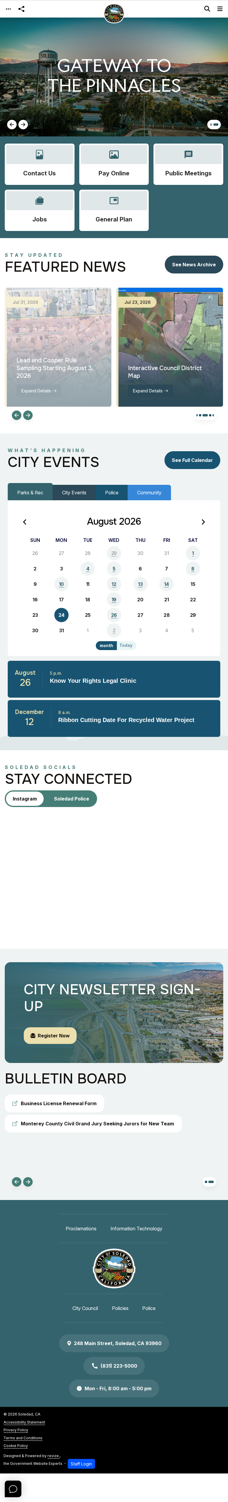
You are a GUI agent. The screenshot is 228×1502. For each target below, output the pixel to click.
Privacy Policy (16, 1430)
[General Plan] (114, 210)
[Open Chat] (13, 1489)
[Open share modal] (21, 9)
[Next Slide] (23, 124)
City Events (74, 493)
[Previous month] (25, 522)
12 (114, 584)
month (106, 645)
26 (114, 615)
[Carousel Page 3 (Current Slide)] (205, 415)
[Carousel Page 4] (210, 415)
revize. (54, 1456)
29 (114, 553)
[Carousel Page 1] (196, 415)
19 (114, 600)
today (125, 645)
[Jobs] (40, 210)
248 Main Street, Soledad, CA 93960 (118, 1343)
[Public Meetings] (188, 164)
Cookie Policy (16, 1445)
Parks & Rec (30, 493)
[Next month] (203, 522)
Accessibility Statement (24, 1422)
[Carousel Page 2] (217, 124)
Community (149, 493)
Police (111, 493)
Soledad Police (71, 799)
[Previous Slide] (12, 124)
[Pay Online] (114, 164)
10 (61, 584)
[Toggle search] (207, 9)
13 (140, 584)
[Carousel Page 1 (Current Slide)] (212, 124)
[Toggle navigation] (8, 9)
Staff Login (81, 1463)
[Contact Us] (40, 164)
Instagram (25, 799)
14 (166, 584)
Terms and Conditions (23, 1438)
